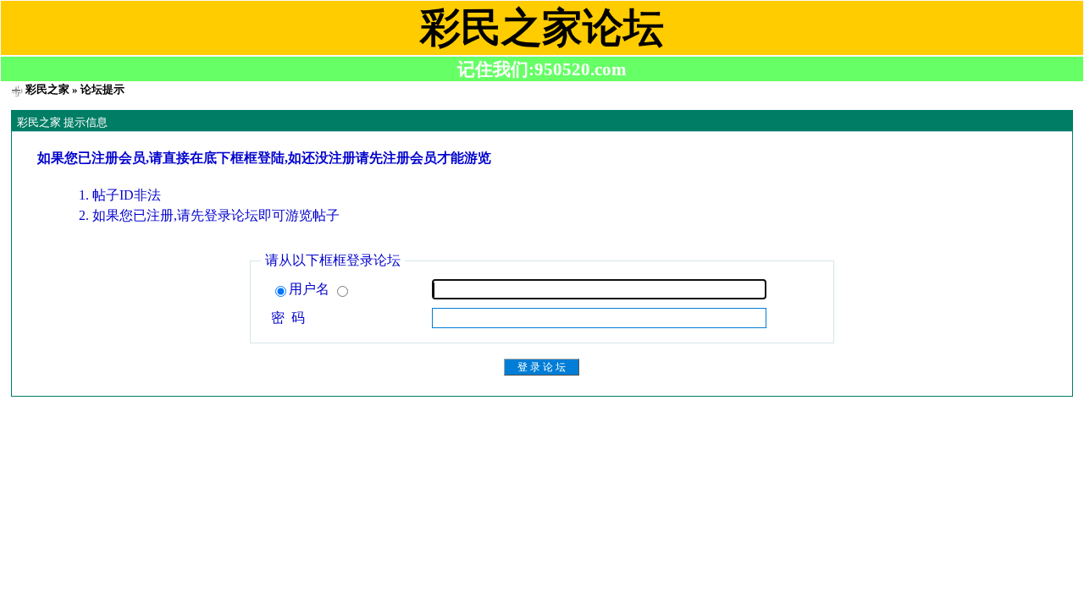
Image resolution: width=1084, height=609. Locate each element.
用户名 (311, 289)
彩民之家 (47, 89)
